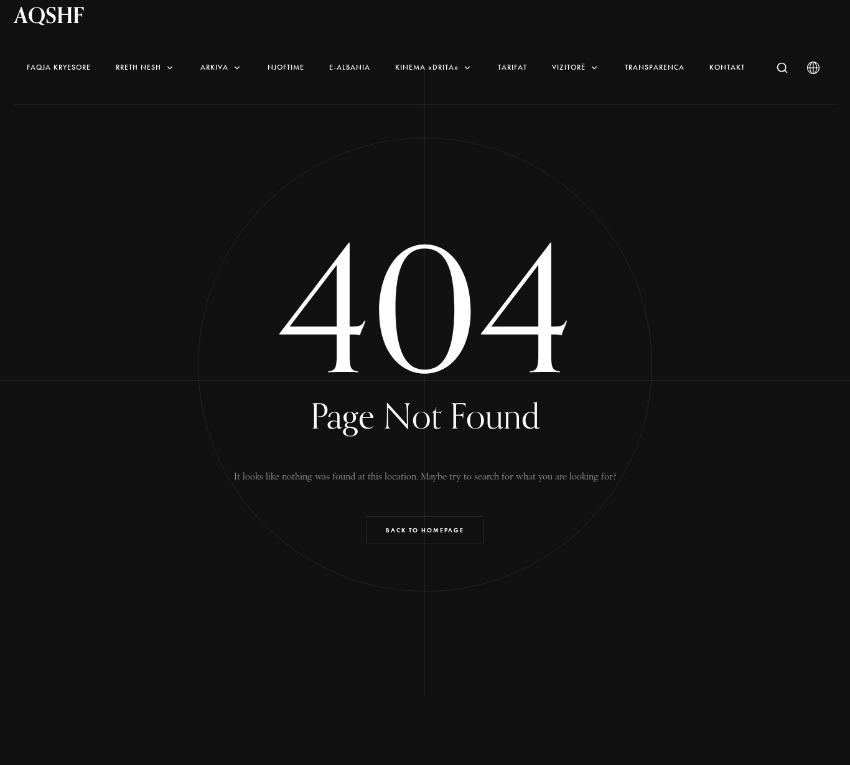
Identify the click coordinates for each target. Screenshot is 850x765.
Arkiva (214, 67)
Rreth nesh (138, 67)
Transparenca (654, 67)
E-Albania (349, 67)
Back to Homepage (425, 530)
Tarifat (512, 67)
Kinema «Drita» (427, 67)
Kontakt (727, 67)
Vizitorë (569, 67)
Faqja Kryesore (59, 67)
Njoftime (286, 67)
